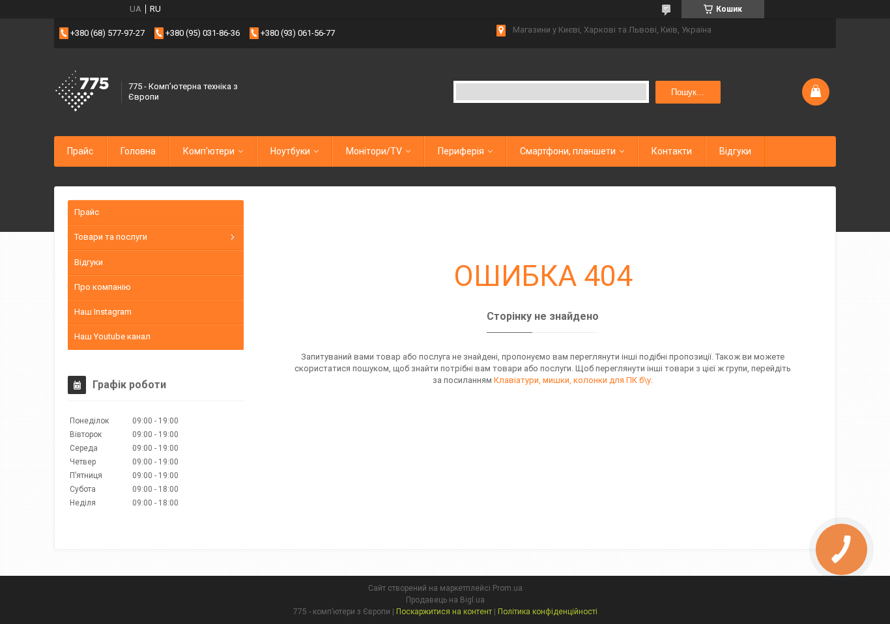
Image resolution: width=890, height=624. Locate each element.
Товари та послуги (110, 237)
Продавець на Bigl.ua (445, 599)
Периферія (461, 151)
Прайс (80, 151)
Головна (138, 151)
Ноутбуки (290, 151)
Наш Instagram (103, 312)
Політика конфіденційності (547, 611)
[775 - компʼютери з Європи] (83, 91)
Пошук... (687, 92)
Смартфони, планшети (568, 151)
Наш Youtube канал (112, 336)
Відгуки (735, 151)
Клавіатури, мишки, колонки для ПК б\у (572, 380)
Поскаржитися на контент (444, 611)
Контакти (672, 151)
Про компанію (102, 287)
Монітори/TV (374, 151)
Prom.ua (508, 588)
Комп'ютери (209, 151)
